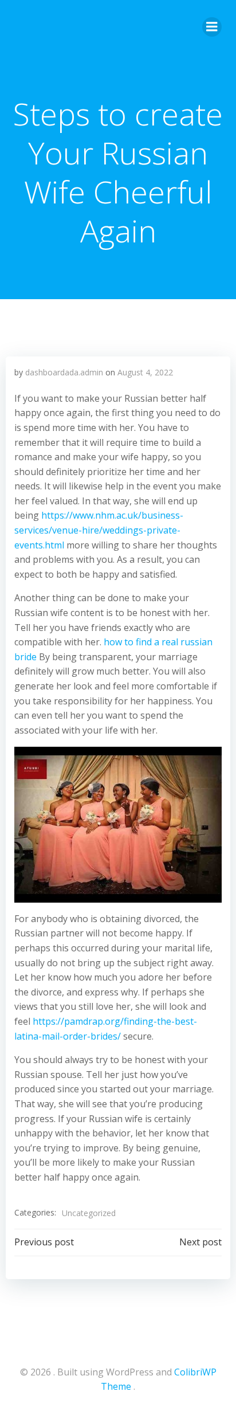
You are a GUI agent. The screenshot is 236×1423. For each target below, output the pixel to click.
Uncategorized (89, 1213)
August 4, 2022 (145, 372)
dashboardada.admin (64, 372)
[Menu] (212, 27)
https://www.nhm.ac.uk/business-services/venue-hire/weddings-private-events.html (98, 530)
